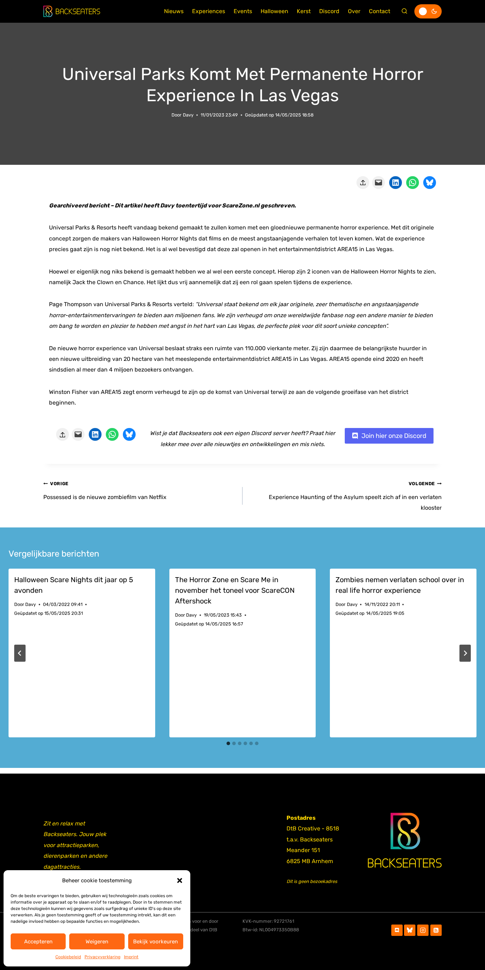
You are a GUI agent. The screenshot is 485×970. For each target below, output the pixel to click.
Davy (188, 115)
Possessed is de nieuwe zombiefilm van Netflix (105, 490)
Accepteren (38, 941)
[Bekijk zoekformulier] (404, 11)
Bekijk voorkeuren (155, 941)
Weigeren (97, 941)
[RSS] (436, 930)
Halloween (274, 11)
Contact (379, 11)
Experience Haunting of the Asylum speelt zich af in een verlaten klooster (355, 496)
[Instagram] (423, 930)
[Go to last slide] (20, 653)
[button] (179, 880)
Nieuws (174, 11)
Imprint (131, 956)
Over (354, 11)
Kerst (304, 11)
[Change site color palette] (428, 11)
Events (243, 11)
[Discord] (397, 930)
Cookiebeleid (68, 956)
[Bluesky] (409, 930)
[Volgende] (465, 653)
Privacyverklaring (102, 956)
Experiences (208, 11)
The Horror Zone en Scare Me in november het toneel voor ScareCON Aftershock (235, 590)
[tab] (228, 743)
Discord (329, 11)
